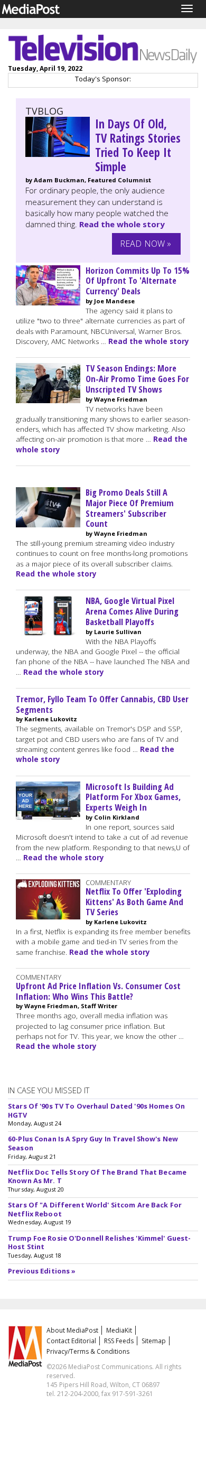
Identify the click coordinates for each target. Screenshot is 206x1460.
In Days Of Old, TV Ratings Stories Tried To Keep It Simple (138, 145)
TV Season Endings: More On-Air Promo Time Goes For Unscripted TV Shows (137, 378)
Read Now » (146, 243)
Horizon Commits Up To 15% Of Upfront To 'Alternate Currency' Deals (138, 280)
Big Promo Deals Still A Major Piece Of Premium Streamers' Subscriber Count (130, 507)
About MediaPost (72, 1330)
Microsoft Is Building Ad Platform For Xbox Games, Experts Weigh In (133, 797)
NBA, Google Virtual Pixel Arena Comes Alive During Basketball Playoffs (132, 611)
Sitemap (154, 1340)
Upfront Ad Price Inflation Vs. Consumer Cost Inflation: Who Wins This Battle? (98, 991)
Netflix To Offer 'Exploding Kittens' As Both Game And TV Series (134, 901)
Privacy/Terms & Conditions (87, 1351)
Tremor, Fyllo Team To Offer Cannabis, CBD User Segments (102, 704)
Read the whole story (122, 224)
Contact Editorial (71, 1340)
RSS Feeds (119, 1340)
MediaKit (119, 1330)
